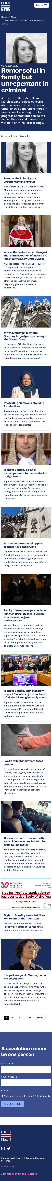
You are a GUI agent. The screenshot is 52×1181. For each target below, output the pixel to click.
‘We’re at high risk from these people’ (26, 761)
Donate (32, 1173)
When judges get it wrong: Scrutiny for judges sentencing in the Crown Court (26, 330)
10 (30, 1018)
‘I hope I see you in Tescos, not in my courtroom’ (26, 974)
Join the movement (13, 1173)
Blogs (13, 17)
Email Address (9, 1076)
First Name (7, 1063)
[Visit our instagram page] (3, 1148)
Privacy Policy (7, 1166)
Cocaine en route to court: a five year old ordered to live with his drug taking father (26, 838)
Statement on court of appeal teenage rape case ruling (26, 539)
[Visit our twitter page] (8, 1148)
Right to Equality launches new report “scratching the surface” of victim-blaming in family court (26, 688)
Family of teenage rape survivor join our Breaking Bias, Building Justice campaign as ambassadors (26, 612)
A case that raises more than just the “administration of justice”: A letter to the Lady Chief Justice (26, 254)
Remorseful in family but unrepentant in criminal (26, 177)
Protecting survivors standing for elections (26, 398)
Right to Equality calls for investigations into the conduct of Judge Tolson (26, 468)
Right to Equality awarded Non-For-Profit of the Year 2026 (26, 907)
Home (4, 17)
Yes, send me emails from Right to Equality (27, 1096)
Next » (40, 1018)
